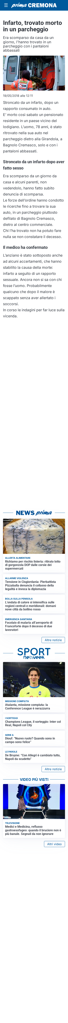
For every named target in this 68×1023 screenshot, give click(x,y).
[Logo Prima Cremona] (34, 5)
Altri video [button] (54, 844)
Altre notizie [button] (53, 640)
